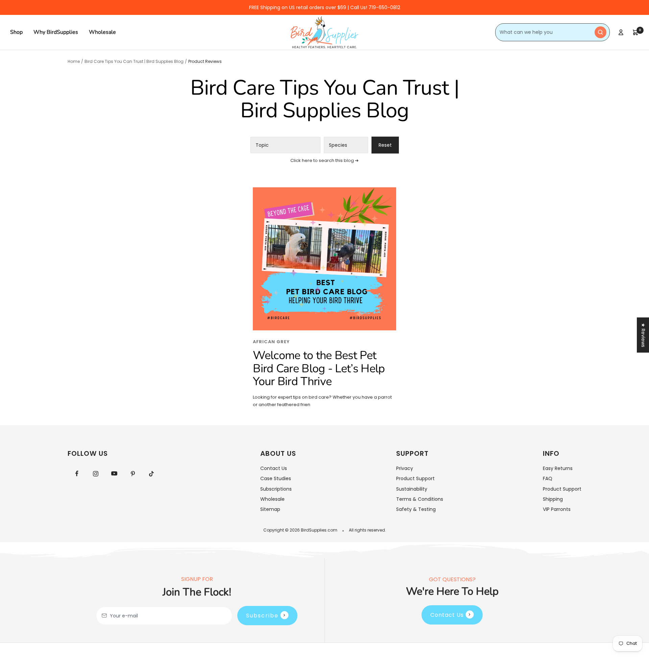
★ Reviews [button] (643, 335)
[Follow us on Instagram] (95, 473)
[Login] (621, 32)
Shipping (553, 499)
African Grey (271, 341)
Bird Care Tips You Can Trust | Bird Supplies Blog (134, 61)
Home (74, 61)
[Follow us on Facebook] (77, 473)
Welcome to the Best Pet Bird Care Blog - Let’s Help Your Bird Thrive (319, 368)
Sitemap (270, 509)
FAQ (547, 478)
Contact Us (273, 468)
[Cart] (635, 32)
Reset (385, 145)
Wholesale (102, 32)
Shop (16, 32)
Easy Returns (558, 468)
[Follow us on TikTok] (151, 473)
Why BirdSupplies (55, 32)
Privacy (404, 468)
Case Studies (275, 478)
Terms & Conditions (419, 499)
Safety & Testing (416, 509)
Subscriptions (276, 489)
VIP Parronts (557, 509)
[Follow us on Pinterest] (132, 473)
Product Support (415, 478)
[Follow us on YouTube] (114, 473)
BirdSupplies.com (319, 530)
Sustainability (411, 489)
